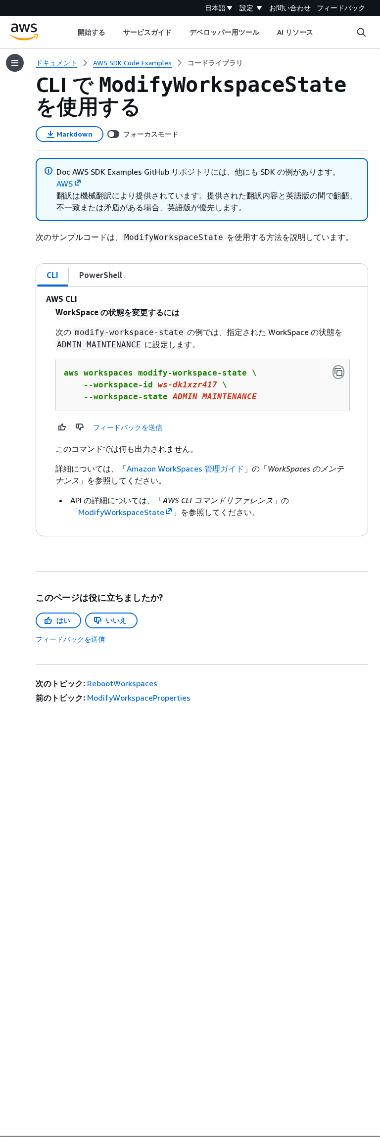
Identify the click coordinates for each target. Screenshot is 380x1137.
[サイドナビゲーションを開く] (15, 63)
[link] (215, 63)
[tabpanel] (202, 411)
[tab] (53, 275)
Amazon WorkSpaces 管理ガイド (185, 469)
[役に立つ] (62, 427)
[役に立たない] (80, 427)
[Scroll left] (70, 32)
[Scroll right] (321, 32)
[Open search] (361, 32)
